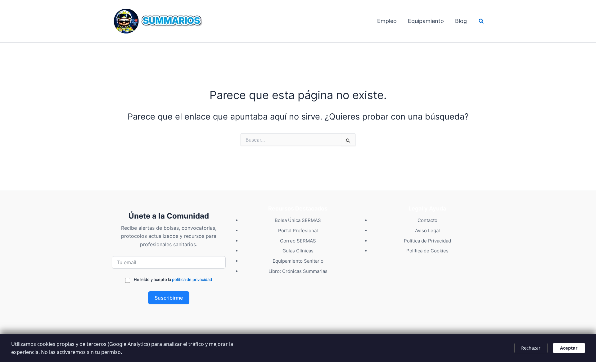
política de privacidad (192, 279)
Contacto (427, 220)
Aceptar (569, 348)
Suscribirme (169, 298)
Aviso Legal (427, 230)
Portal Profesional (298, 230)
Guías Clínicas (298, 251)
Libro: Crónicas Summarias (298, 271)
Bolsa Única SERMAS (298, 220)
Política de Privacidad (427, 241)
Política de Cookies (427, 251)
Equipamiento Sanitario (298, 261)
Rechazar (530, 348)
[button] (481, 21)
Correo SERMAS (298, 241)
